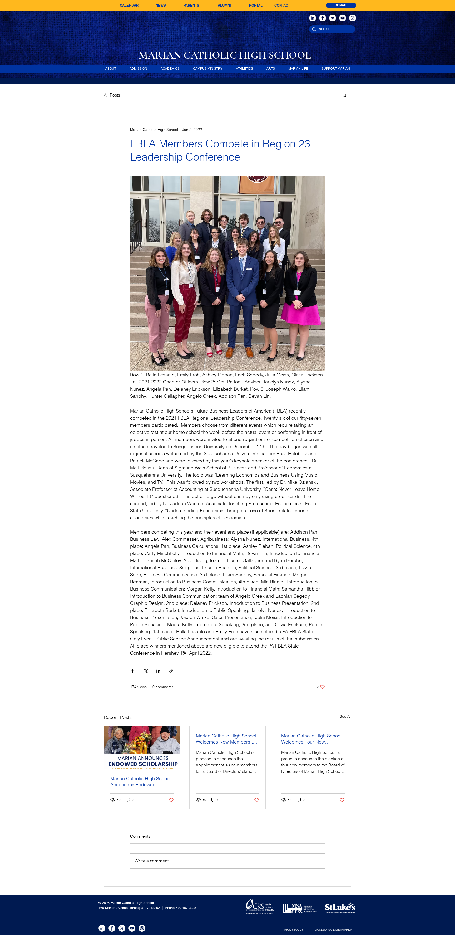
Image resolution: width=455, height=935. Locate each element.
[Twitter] (332, 18)
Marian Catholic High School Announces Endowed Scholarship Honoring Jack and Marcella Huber (140, 781)
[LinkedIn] (312, 18)
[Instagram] (352, 18)
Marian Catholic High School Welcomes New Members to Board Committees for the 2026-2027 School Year (226, 739)
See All (345, 716)
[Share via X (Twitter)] (145, 670)
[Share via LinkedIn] (158, 670)
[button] (344, 95)
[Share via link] (171, 670)
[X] (121, 928)
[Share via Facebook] (132, 670)
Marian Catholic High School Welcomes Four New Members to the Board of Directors (311, 739)
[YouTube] (342, 18)
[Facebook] (322, 18)
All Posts (112, 95)
